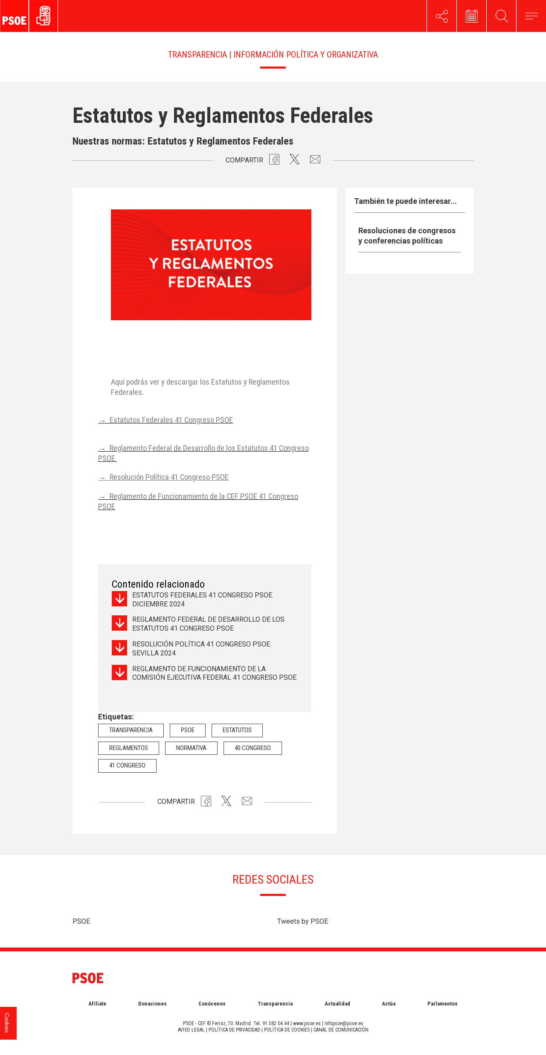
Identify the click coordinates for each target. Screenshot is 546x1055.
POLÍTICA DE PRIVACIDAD (234, 1030)
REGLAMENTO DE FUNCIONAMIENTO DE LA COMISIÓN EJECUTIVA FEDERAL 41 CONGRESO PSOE (214, 678)
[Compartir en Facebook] (274, 161)
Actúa (388, 1003)
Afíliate (97, 1003)
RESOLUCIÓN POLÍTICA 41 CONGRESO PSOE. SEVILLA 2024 (201, 648)
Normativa (191, 748)
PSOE (81, 921)
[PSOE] (48, 16)
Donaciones (152, 1003)
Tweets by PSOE (302, 921)
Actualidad (337, 1003)
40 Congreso (253, 748)
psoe (188, 730)
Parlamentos (442, 1003)
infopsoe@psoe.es (344, 1023)
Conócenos (212, 1003)
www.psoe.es (307, 1023)
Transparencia (131, 730)
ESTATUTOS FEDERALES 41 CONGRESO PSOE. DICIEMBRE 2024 (202, 599)
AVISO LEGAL (191, 1030)
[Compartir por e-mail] (315, 161)
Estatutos (237, 730)
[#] (441, 16)
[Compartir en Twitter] (295, 161)
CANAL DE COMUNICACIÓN (341, 1030)
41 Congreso (127, 765)
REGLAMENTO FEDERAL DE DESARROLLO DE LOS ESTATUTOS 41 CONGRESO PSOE (208, 623)
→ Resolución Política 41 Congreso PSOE (163, 477)
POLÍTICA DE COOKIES (287, 1030)
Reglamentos (128, 748)
